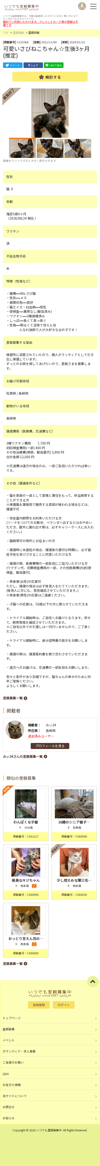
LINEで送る (55, 65)
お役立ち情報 (12, 1085)
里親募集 (18, 32)
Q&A (6, 1073)
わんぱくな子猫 (25, 821)
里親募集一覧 (13, 698)
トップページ (12, 1018)
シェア (34, 65)
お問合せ (9, 1107)
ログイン (64, 1005)
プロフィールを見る (50, 745)
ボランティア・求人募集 (19, 1051)
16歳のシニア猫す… (74, 821)
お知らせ (9, 1118)
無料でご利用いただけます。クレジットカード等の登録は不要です (40, 23)
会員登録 (39, 1005)
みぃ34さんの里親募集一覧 (23, 756)
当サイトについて (15, 1096)
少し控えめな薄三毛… (74, 880)
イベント (9, 1040)
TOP (6, 32)
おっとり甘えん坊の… (25, 938)
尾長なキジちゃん (26, 880)
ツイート (15, 65)
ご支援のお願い (13, 1062)
